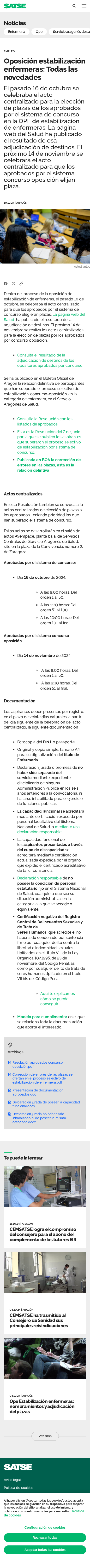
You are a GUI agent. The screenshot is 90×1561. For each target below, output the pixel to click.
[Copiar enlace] (21, 283)
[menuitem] (12, 1480)
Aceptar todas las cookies (45, 1550)
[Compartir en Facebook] (6, 283)
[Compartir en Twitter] (14, 283)
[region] (45, 1527)
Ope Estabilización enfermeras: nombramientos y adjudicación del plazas (42, 1406)
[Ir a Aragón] (15, 5)
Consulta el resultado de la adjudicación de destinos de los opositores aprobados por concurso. (50, 360)
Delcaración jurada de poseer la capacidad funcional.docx (46, 1104)
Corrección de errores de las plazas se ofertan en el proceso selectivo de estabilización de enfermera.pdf (42, 1079)
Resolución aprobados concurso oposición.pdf (37, 1064)
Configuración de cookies (45, 1527)
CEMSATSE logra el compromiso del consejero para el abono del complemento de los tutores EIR (43, 1234)
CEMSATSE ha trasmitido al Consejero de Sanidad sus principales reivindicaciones (39, 1320)
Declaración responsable (39, 878)
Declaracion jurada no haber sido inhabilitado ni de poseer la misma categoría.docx (39, 1118)
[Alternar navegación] (84, 6)
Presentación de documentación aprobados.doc (37, 1092)
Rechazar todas (45, 1537)
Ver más (45, 1436)
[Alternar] (74, 6)
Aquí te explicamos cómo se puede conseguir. (57, 998)
